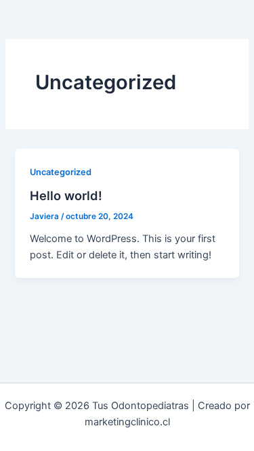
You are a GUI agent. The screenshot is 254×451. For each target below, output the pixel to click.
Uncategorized (60, 172)
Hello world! (66, 195)
